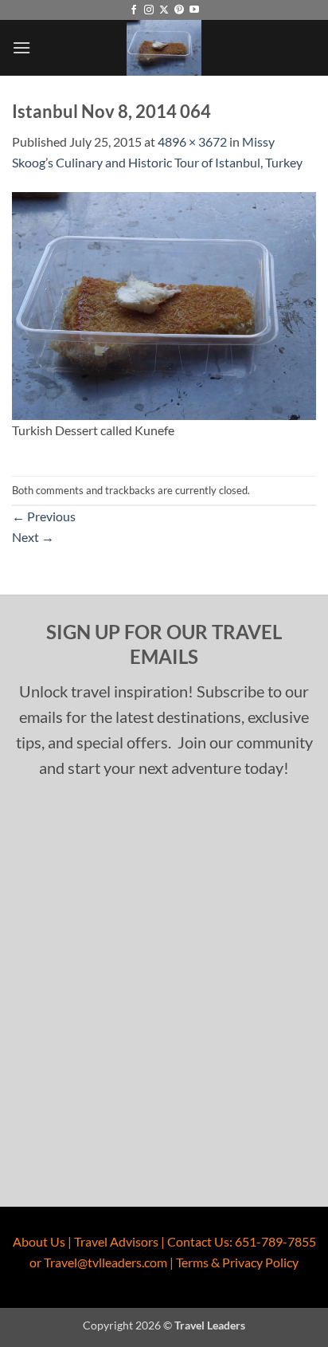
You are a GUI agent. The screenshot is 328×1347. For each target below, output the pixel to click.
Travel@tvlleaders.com (105, 1262)
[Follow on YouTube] (194, 10)
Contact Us (198, 1241)
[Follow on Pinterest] (179, 10)
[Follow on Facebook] (134, 10)
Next (33, 536)
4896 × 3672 (192, 141)
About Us (39, 1241)
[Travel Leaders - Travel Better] (164, 48)
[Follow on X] (164, 10)
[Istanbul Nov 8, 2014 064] (164, 304)
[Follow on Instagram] (149, 10)
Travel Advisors (116, 1241)
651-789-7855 (275, 1241)
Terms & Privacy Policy (237, 1262)
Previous (44, 516)
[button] (21, 47)
